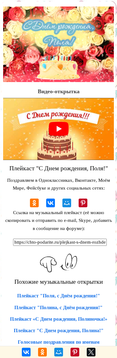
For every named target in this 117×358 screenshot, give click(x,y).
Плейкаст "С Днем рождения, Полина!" (59, 330)
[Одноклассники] (34, 203)
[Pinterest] (83, 203)
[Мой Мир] (66, 203)
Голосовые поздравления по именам (59, 342)
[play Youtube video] (58, 129)
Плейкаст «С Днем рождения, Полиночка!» (58, 319)
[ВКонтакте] (50, 203)
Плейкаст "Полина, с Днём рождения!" (58, 307)
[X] (91, 352)
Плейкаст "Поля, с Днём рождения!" (58, 295)
